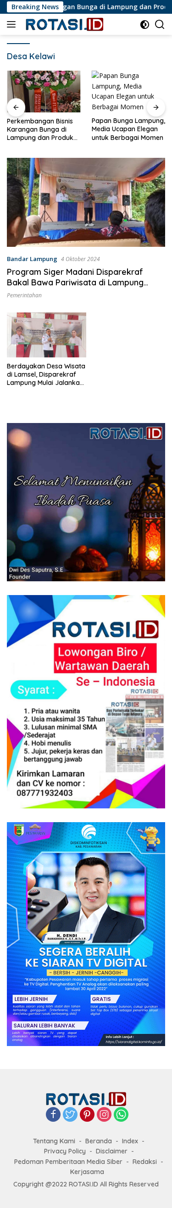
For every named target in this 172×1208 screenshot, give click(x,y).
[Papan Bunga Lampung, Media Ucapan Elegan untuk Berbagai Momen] (44, 91)
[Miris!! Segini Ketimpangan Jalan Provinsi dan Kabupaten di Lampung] (129, 91)
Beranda (98, 1141)
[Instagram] (104, 1115)
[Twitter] (70, 1115)
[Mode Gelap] (144, 24)
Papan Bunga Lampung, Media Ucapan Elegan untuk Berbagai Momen (43, 129)
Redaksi (145, 1162)
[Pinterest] (87, 1115)
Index (130, 1141)
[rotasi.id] (64, 24)
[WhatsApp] (121, 1115)
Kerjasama (87, 1172)
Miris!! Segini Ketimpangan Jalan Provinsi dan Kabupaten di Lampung (128, 129)
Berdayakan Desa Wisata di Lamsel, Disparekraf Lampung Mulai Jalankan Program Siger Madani (46, 374)
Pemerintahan (24, 295)
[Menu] (13, 24)
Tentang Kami (54, 1141)
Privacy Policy (65, 1151)
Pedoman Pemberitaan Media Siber (68, 1162)
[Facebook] (53, 1115)
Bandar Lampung (32, 259)
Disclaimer (112, 1151)
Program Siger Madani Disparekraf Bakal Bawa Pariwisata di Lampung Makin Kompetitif (75, 283)
